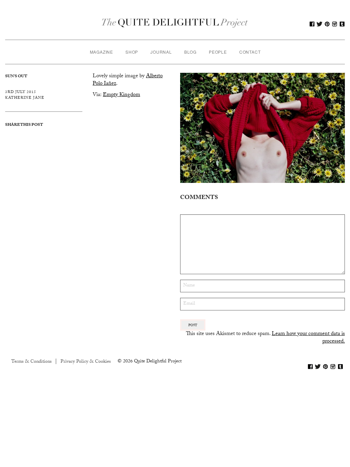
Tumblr (342, 24)
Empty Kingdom (121, 95)
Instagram (335, 24)
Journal (161, 52)
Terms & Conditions (31, 362)
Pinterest (327, 24)
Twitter (320, 24)
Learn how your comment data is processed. (308, 338)
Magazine (101, 52)
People (218, 52)
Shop (131, 52)
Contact (250, 52)
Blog (190, 52)
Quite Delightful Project (175, 24)
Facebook (312, 24)
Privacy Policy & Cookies (85, 362)
